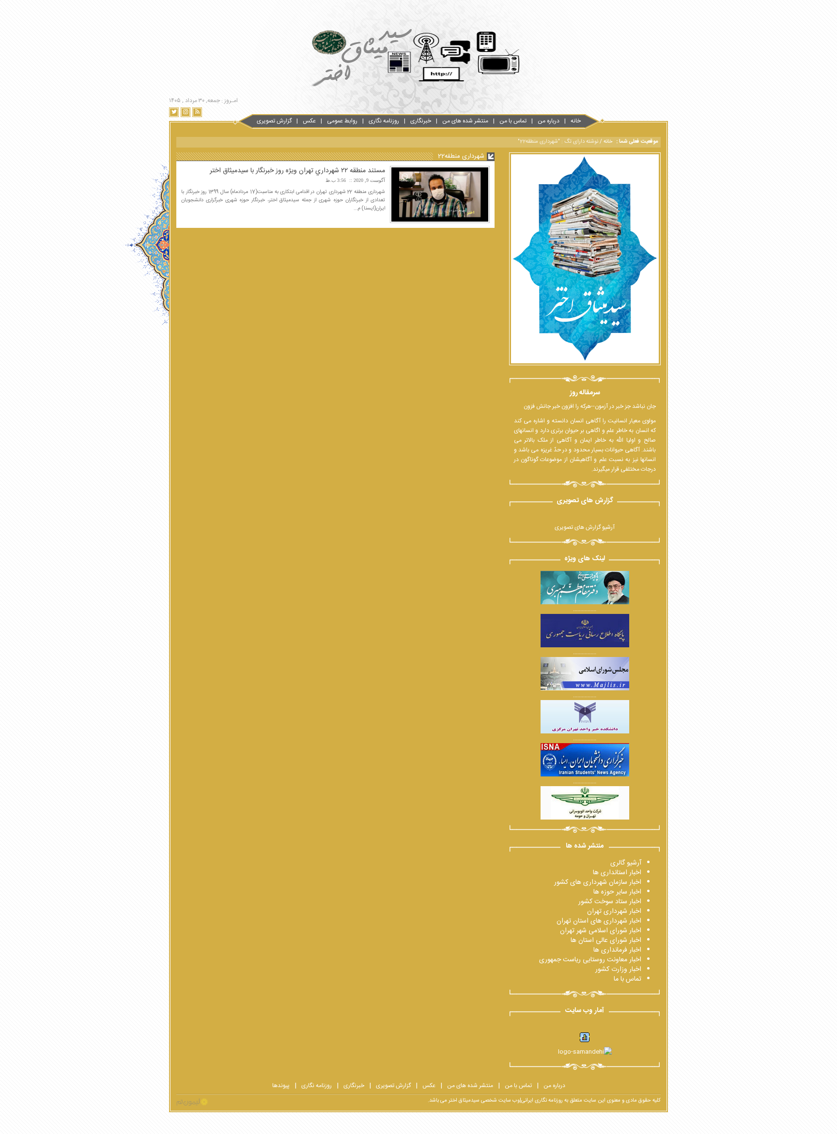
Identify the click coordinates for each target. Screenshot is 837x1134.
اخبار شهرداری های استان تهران (599, 921)
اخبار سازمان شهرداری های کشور (597, 882)
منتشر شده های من (465, 121)
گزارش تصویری (274, 121)
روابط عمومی (342, 121)
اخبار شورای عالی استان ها (606, 940)
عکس (309, 121)
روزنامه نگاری (384, 121)
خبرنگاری (420, 121)
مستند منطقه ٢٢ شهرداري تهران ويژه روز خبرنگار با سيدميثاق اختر (297, 171)
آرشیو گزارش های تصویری (585, 527)
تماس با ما (627, 979)
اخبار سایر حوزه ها (617, 892)
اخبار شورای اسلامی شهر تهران (600, 931)
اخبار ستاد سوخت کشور (609, 902)
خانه (576, 121)
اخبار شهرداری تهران (614, 911)
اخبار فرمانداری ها (617, 950)
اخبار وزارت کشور (618, 969)
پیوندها (281, 1085)
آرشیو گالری (625, 863)
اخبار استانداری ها (617, 873)
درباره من (548, 121)
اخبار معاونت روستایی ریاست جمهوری (590, 960)
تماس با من (513, 121)
